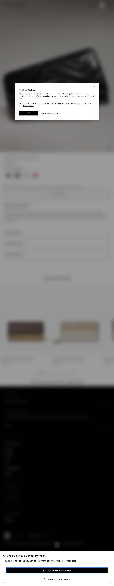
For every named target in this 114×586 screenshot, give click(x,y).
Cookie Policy (28, 106)
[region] (57, 101)
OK (28, 113)
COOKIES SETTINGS (51, 113)
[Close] (57, 544)
